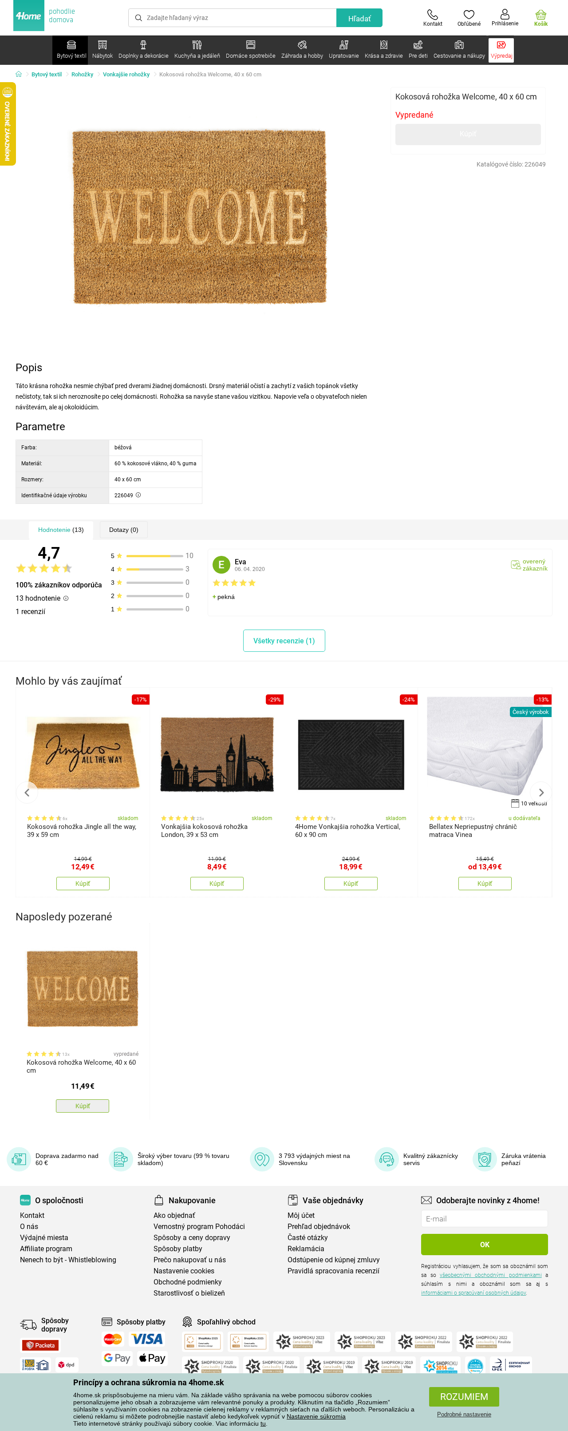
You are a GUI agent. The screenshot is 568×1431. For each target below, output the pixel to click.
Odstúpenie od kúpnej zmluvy (334, 1260)
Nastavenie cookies (184, 1271)
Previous (27, 792)
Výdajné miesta (44, 1237)
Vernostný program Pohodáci (199, 1226)
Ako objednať (174, 1215)
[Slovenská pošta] (35, 1364)
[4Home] (22, 75)
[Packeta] (40, 1345)
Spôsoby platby (178, 1248)
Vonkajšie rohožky (126, 74)
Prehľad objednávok (319, 1226)
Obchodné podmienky (188, 1282)
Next (541, 792)
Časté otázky (308, 1237)
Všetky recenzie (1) (284, 641)
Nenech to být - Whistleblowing (68, 1260)
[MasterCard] (113, 1339)
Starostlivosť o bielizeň (189, 1293)
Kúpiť (468, 134)
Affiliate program (46, 1248)
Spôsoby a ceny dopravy (192, 1237)
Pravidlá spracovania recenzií (333, 1271)
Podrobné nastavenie (464, 1414)
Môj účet (301, 1215)
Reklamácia (306, 1248)
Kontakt (32, 1215)
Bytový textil (47, 74)
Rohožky (82, 74)
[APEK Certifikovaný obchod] (511, 1366)
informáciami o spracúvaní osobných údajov (473, 1293)
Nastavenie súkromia (316, 1416)
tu (263, 1423)
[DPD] (67, 1364)
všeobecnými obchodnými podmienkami (491, 1275)
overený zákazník (535, 565)
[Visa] (147, 1339)
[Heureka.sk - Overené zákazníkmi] (475, 1366)
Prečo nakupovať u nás (190, 1260)
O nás (29, 1226)
